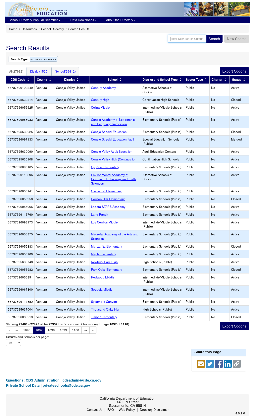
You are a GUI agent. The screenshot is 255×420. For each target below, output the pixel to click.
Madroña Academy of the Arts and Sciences (114, 236)
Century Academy (103, 87)
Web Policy (127, 409)
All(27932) (16, 71)
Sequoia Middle (102, 289)
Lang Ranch (99, 214)
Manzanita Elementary (106, 246)
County (42, 79)
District (69, 79)
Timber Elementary (104, 317)
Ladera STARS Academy (108, 206)
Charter (217, 79)
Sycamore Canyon (104, 301)
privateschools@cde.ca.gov (66, 385)
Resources (29, 29)
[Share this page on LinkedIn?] (228, 363)
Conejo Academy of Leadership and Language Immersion (113, 121)
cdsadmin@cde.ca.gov (82, 380)
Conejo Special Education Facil (112, 139)
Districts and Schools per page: (27, 337)
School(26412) (65, 71)
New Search (236, 38)
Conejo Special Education (109, 131)
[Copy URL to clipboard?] (237, 363)
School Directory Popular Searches (33, 20)
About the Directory (119, 20)
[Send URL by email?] (201, 363)
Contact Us (94, 409)
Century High (100, 99)
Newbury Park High (104, 262)
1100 (75, 330)
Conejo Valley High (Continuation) (114, 159)
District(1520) (39, 71)
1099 (63, 330)
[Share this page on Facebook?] (219, 363)
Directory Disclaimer (154, 409)
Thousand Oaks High (106, 309)
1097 (39, 330)
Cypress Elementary (105, 167)
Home (13, 29)
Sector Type (194, 79)
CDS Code (18, 79)
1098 (51, 330)
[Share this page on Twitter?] (210, 363)
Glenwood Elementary (106, 191)
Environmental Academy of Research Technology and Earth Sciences (113, 179)
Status (236, 79)
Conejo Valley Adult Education (111, 151)
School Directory (52, 29)
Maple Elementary (103, 254)
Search (214, 38)
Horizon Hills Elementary (108, 199)
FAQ (110, 409)
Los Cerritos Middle (104, 222)
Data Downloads (82, 20)
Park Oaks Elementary (106, 269)
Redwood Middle (102, 277)
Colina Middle (100, 107)
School (113, 79)
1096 (26, 330)
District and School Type (160, 79)
